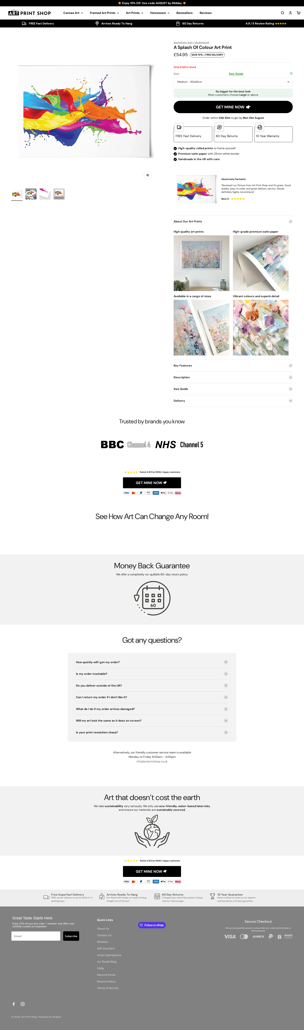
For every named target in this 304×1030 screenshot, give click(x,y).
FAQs (100, 968)
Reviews (206, 13)
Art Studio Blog (106, 961)
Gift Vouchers (106, 948)
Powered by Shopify (49, 1016)
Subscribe (71, 936)
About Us (103, 928)
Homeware (158, 13)
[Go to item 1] (17, 194)
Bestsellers (184, 13)
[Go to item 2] (31, 194)
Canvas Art (71, 13)
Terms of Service (107, 988)
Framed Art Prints (102, 13)
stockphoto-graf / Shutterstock (191, 42)
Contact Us (104, 935)
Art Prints (133, 13)
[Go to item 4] (59, 194)
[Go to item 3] (45, 194)
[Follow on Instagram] (22, 1004)
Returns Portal (106, 975)
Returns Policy (106, 981)
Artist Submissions (109, 955)
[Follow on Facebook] (13, 1004)
